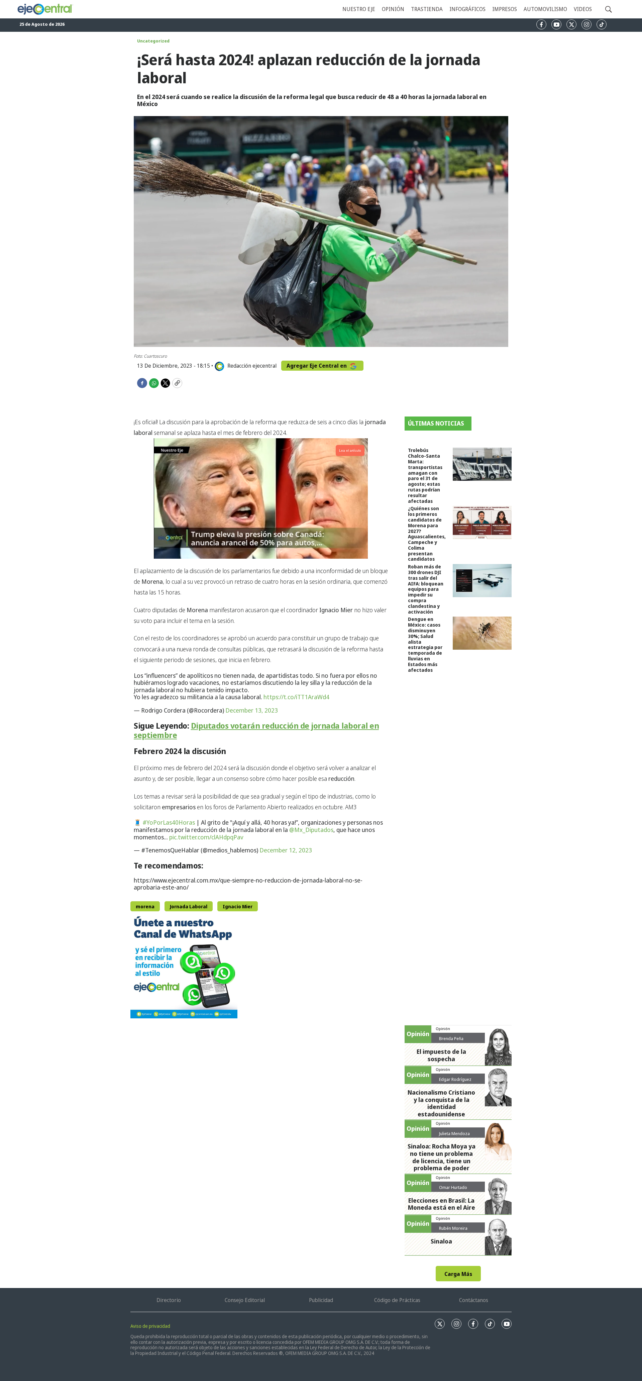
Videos (583, 9)
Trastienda (427, 9)
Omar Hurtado (453, 1187)
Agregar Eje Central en (317, 365)
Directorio (168, 1300)
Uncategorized (153, 41)
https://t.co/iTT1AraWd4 (296, 697)
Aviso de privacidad (150, 1326)
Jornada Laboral (188, 906)
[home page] (45, 9)
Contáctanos (473, 1300)
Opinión (393, 9)
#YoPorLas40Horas (168, 822)
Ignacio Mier (237, 906)
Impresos (504, 9)
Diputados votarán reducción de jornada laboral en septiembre (256, 730)
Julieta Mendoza (454, 1133)
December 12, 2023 (285, 850)
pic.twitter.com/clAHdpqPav (206, 837)
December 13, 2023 (251, 710)
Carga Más (458, 1274)
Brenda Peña (451, 1038)
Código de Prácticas (397, 1300)
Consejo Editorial (245, 1300)
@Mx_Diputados (311, 830)
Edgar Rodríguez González (455, 1082)
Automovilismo (545, 9)
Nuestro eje (358, 9)
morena (145, 906)
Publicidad (321, 1300)
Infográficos (467, 9)
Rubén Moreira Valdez (453, 1230)
